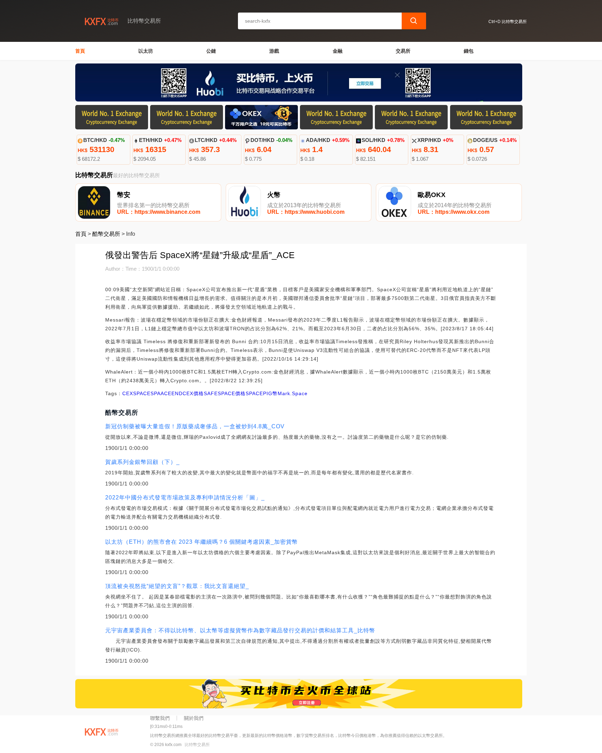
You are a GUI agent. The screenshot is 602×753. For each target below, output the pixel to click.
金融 (337, 50)
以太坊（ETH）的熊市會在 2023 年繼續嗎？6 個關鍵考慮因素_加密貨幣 (201, 542)
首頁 (80, 50)
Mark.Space (293, 393)
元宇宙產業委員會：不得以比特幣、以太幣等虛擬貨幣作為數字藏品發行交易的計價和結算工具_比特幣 (240, 630)
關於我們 (193, 718)
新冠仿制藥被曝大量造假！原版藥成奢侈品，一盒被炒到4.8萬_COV (195, 426)
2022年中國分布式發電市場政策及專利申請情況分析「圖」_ (185, 497)
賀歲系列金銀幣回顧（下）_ (142, 462)
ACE (166, 393)
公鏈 (211, 50)
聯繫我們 (160, 718)
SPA (155, 393)
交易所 (403, 50)
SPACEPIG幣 (262, 393)
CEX (127, 393)
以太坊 (145, 50)
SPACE (141, 393)
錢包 (468, 50)
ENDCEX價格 (187, 393)
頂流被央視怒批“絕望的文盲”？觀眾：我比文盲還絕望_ (177, 586)
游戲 (274, 50)
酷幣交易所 (106, 234)
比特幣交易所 (197, 744)
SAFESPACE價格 (225, 393)
